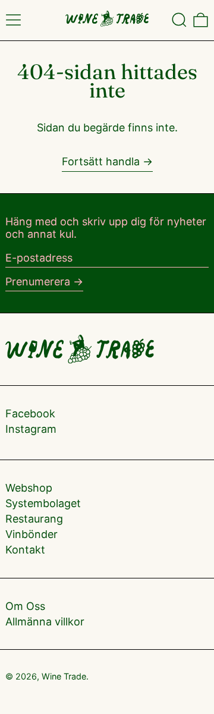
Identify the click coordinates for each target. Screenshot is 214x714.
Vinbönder (31, 534)
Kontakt (25, 549)
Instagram (30, 429)
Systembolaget (43, 503)
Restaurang (34, 518)
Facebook (30, 413)
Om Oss (25, 606)
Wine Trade (64, 676)
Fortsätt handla (101, 161)
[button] (179, 20)
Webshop (28, 488)
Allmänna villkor (44, 621)
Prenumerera (37, 281)
